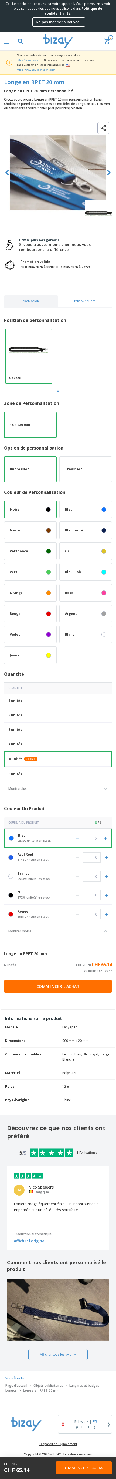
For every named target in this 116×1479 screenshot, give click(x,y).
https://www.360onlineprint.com (36, 69)
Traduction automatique (33, 1234)
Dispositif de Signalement (58, 1444)
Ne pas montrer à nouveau (59, 22)
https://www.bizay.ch (29, 59)
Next (109, 172)
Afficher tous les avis (55, 1354)
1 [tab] (58, 391)
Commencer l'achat (58, 986)
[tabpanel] (28, 356)
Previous (7, 172)
